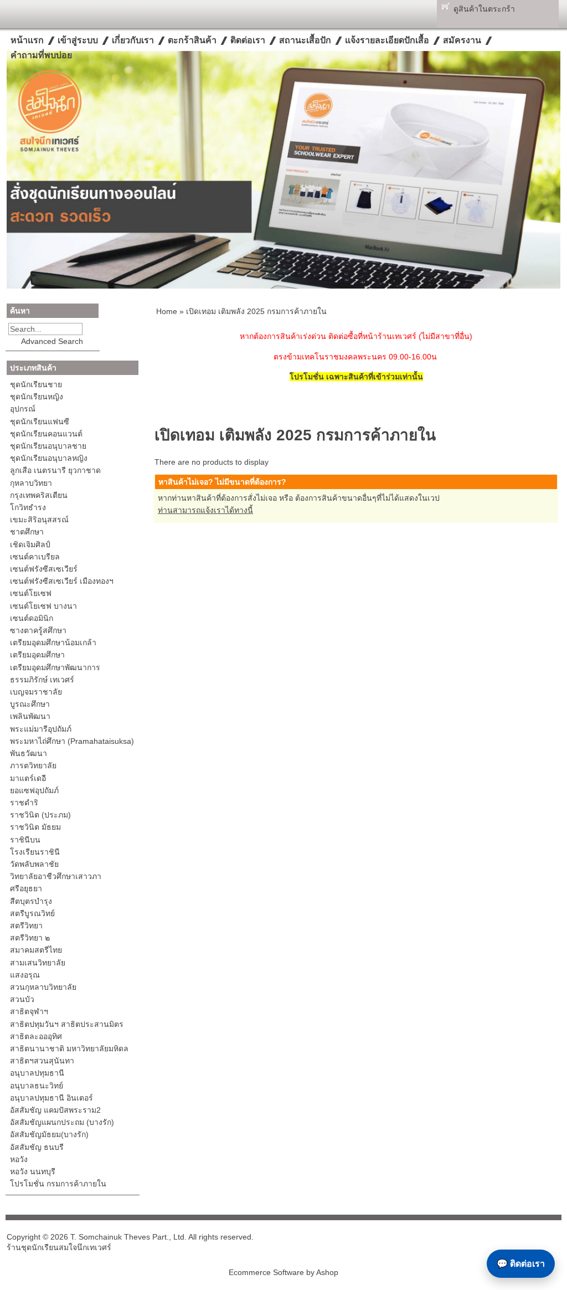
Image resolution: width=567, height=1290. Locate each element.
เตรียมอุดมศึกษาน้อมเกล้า (53, 642)
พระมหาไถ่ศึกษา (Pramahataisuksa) (72, 741)
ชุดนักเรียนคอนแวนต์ (46, 433)
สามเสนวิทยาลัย (37, 962)
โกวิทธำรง (28, 507)
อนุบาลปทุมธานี (37, 1072)
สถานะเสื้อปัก (305, 40)
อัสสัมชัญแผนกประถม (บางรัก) (62, 1122)
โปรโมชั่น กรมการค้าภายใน (58, 1183)
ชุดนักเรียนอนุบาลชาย (48, 445)
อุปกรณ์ (22, 408)
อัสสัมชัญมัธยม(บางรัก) (49, 1134)
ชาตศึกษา (27, 531)
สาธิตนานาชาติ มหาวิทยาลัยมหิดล (69, 1048)
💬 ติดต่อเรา (521, 1263)
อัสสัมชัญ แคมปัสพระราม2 (55, 1110)
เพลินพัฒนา (30, 716)
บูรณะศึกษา (30, 704)
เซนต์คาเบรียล (35, 556)
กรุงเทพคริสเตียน (39, 495)
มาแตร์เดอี (28, 778)
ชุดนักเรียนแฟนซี (39, 421)
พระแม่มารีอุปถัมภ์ (40, 728)
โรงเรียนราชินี (35, 851)
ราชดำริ (24, 802)
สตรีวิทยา (26, 925)
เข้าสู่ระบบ (78, 40)
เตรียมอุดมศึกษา (37, 654)
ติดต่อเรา (247, 40)
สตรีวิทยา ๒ (30, 937)
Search (90, 329)
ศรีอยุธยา (26, 888)
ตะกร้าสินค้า (192, 40)
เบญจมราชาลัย (36, 691)
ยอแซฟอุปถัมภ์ (34, 790)
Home (166, 311)
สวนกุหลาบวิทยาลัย (43, 987)
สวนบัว (22, 999)
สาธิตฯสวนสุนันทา (42, 1060)
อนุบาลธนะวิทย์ (36, 1085)
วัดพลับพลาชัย (34, 864)
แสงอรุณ (25, 974)
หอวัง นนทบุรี (32, 1171)
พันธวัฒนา (28, 753)
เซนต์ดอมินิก (31, 618)
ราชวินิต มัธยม (35, 827)
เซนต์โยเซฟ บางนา (43, 606)
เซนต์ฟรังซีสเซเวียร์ (44, 568)
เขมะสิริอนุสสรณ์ (39, 519)
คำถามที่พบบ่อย (41, 55)
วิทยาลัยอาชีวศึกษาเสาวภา (55, 876)
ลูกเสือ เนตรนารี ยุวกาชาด (55, 470)
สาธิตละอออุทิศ (36, 1036)
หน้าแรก (27, 40)
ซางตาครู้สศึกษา (38, 630)
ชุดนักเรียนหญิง (36, 396)
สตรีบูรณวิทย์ (32, 913)
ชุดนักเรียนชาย (36, 384)
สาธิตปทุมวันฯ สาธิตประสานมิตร (66, 1024)
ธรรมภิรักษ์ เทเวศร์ (42, 679)
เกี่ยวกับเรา (133, 40)
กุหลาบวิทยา (31, 483)
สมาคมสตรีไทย (36, 949)
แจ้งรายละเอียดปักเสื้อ (387, 40)
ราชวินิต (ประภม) (40, 814)
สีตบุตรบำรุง (31, 901)
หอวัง (19, 1159)
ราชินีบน (25, 839)
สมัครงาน (462, 40)
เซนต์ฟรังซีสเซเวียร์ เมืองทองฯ (62, 581)
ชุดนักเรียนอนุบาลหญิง (48, 458)
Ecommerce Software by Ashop (283, 1272)
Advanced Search (52, 341)
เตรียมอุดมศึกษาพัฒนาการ (55, 667)
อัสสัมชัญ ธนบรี (37, 1147)
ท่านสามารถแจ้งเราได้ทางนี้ (205, 510)
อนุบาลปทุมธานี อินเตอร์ (51, 1097)
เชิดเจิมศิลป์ (30, 544)
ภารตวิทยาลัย (33, 765)
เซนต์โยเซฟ (30, 593)
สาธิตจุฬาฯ (29, 1011)
